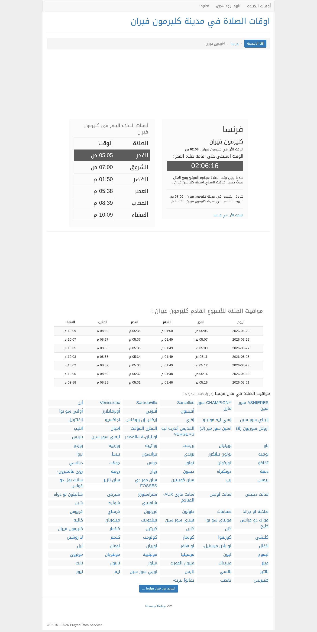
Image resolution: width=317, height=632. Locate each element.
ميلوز (152, 563)
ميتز (265, 563)
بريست (188, 446)
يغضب (225, 580)
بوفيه (263, 454)
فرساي (113, 511)
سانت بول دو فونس (71, 483)
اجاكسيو (112, 420)
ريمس (263, 480)
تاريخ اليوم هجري (228, 6)
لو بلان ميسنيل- (217, 546)
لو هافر (187, 546)
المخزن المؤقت (144, 428)
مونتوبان (112, 554)
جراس (152, 463)
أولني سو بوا (71, 411)
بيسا (116, 454)
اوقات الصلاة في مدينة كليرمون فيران (200, 21)
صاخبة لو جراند (255, 511)
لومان (115, 546)
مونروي (76, 554)
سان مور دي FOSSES (146, 483)
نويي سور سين (143, 572)
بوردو (78, 446)
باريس (77, 437)
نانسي (225, 572)
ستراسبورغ (147, 494)
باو (266, 446)
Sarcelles (185, 403)
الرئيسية (253, 43)
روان (153, 471)
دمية (264, 471)
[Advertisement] (158, 86)
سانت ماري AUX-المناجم (178, 497)
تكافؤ (263, 463)
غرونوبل (150, 511)
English (203, 6)
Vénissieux (110, 403)
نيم (117, 572)
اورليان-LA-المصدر (141, 437)
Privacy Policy (155, 606)
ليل (80, 546)
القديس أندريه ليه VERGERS (177, 431)
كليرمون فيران (70, 529)
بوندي (189, 454)
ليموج (263, 554)
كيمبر (115, 537)
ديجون (188, 471)
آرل (80, 403)
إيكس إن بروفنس (141, 420)
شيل (79, 503)
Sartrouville (146, 403)
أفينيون (187, 411)
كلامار (115, 529)
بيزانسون (149, 454)
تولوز (189, 463)
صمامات (224, 511)
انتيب (78, 428)
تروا (79, 454)
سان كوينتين (182, 480)
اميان (115, 428)
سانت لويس (220, 494)
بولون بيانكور (219, 454)
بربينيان (225, 446)
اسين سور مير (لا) (215, 428)
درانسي (76, 463)
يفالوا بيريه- (183, 580)
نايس (189, 572)
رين (228, 480)
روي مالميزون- (70, 471)
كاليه (78, 520)
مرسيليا (187, 554)
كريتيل (151, 529)
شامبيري (149, 503)
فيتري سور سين (179, 520)
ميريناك (224, 563)
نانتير (264, 572)
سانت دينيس (256, 494)
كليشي (261, 537)
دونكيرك (224, 471)
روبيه (115, 471)
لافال (263, 546)
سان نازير (112, 480)
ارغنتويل (75, 420)
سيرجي (113, 494)
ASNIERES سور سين (253, 406)
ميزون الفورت (182, 563)
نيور (79, 572)
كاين (190, 529)
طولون (188, 511)
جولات (114, 463)
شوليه (114, 503)
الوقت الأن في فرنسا (228, 215)
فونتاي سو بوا (218, 520)
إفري (190, 420)
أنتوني (151, 411)
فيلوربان (112, 520)
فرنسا (235, 44)
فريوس (76, 511)
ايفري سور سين (105, 437)
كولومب (150, 537)
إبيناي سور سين (254, 420)
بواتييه (151, 446)
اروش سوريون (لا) (252, 428)
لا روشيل (75, 537)
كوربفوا (224, 537)
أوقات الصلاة (259, 6)
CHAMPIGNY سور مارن (214, 406)
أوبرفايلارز (111, 411)
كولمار (188, 537)
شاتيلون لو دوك (68, 494)
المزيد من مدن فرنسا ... (158, 588)
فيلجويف (149, 520)
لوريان (151, 546)
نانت (79, 563)
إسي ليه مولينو (217, 420)
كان (228, 529)
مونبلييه (150, 554)
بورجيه (114, 446)
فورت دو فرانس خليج (254, 523)
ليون (227, 554)
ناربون (115, 563)
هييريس (261, 580)
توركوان (224, 463)
